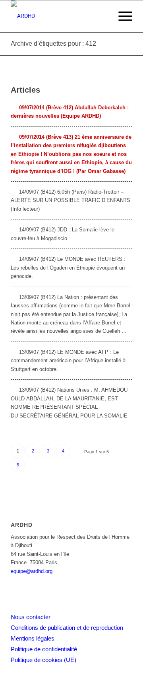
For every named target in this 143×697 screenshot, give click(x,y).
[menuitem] (121, 16)
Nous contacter (30, 617)
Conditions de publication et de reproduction (67, 627)
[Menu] (121, 16)
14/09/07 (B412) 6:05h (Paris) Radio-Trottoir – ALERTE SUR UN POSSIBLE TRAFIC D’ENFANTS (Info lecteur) (70, 200)
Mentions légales (32, 638)
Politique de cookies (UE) (43, 659)
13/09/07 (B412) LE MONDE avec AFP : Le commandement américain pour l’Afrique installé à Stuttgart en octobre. (68, 360)
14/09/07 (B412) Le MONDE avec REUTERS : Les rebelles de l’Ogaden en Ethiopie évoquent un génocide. (68, 267)
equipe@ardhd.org (31, 571)
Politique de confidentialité (44, 649)
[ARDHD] (59, 16)
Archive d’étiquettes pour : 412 (53, 43)
